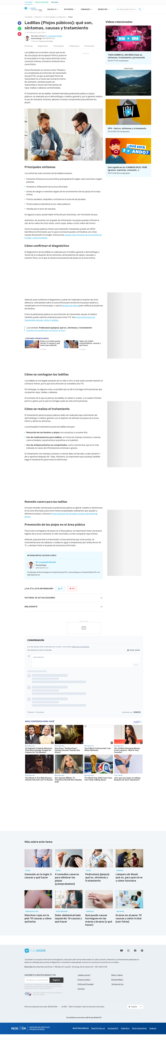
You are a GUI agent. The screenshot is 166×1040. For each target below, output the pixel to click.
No (73, 589)
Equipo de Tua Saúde (46, 41)
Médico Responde (41, 2)
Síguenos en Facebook (135, 950)
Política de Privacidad (85, 984)
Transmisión (58, 46)
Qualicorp (152, 1028)
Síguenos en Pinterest (142, 950)
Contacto (81, 989)
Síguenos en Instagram (128, 950)
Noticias (54, 2)
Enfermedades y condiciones (55, 17)
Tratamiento (74, 46)
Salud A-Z (38, 17)
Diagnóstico (43, 46)
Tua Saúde (29, 2)
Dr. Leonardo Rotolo (46, 562)
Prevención (89, 46)
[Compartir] (19, 23)
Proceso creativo (84, 980)
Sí (61, 589)
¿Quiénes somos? (84, 975)
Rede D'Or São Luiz (98, 1028)
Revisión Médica (117, 980)
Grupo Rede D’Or (95, 1018)
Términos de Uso (117, 984)
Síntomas (29, 46)
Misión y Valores (117, 975)
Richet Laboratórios (139, 1028)
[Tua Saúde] (33, 8)
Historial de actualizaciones (40, 598)
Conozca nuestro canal (121, 950)
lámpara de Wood (70, 305)
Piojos (70, 17)
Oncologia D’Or (113, 1028)
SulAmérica (125, 1028)
